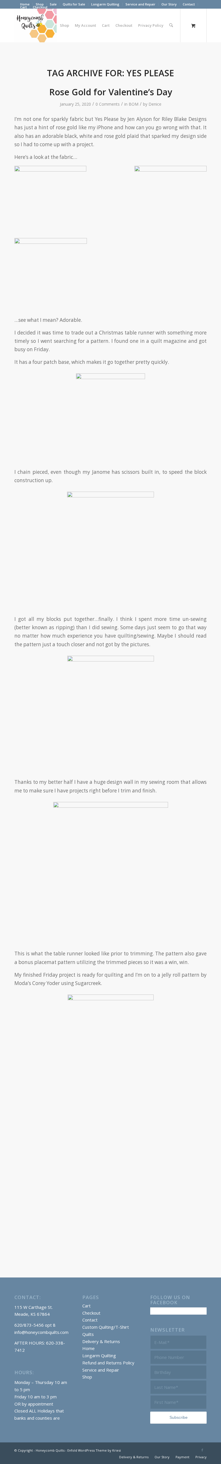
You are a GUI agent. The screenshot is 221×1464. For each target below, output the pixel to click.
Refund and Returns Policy (108, 1363)
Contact (189, 4)
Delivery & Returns (101, 1341)
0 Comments (108, 104)
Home (88, 1348)
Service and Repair (140, 4)
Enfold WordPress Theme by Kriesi (94, 1450)
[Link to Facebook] (202, 1450)
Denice (154, 104)
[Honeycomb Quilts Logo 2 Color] (35, 25)
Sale (53, 4)
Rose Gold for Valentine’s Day (110, 92)
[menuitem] (53, 4)
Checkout (40, 7)
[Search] (171, 25)
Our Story (169, 4)
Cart (23, 7)
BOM (133, 104)
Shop (87, 1377)
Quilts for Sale (74, 4)
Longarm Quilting (105, 4)
